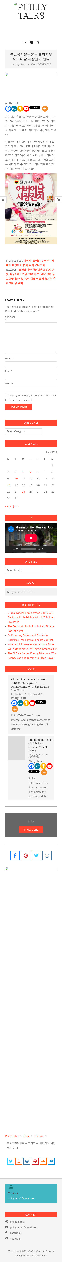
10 (16, 478)
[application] (31, 538)
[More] (45, 109)
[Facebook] (8, 109)
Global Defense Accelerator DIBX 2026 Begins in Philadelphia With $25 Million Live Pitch (31, 617)
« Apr (8, 506)
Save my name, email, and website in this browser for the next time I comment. (31, 397)
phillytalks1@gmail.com (24, 1227)
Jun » (16, 506)
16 (8, 485)
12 (31, 478)
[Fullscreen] (52, 549)
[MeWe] (14, 109)
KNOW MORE (31, 829)
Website (9, 383)
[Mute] (47, 549)
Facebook (15, 1233)
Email (8, 370)
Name (9, 358)
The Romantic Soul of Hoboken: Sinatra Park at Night (40, 745)
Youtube (15, 1238)
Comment (9, 318)
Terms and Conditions (34, 1255)
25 (23, 491)
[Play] (9, 549)
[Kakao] (20, 109)
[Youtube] (26, 109)
